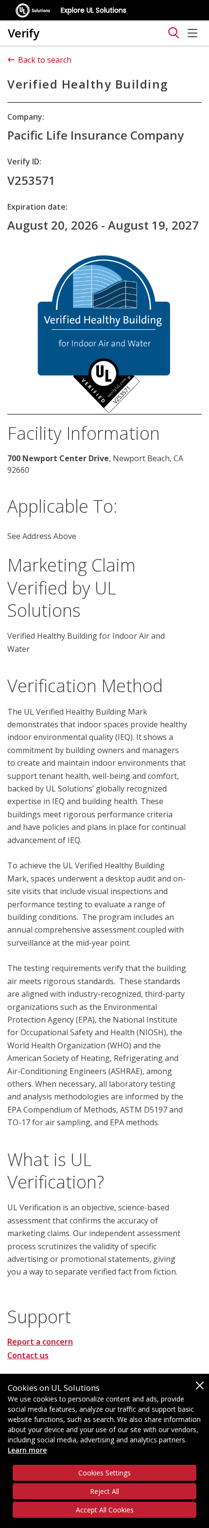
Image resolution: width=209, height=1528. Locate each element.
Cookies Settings (104, 1472)
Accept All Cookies (105, 1509)
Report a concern (40, 1341)
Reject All (104, 1491)
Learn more (27, 1450)
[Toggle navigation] (173, 33)
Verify (23, 33)
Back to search (44, 59)
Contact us (28, 1355)
